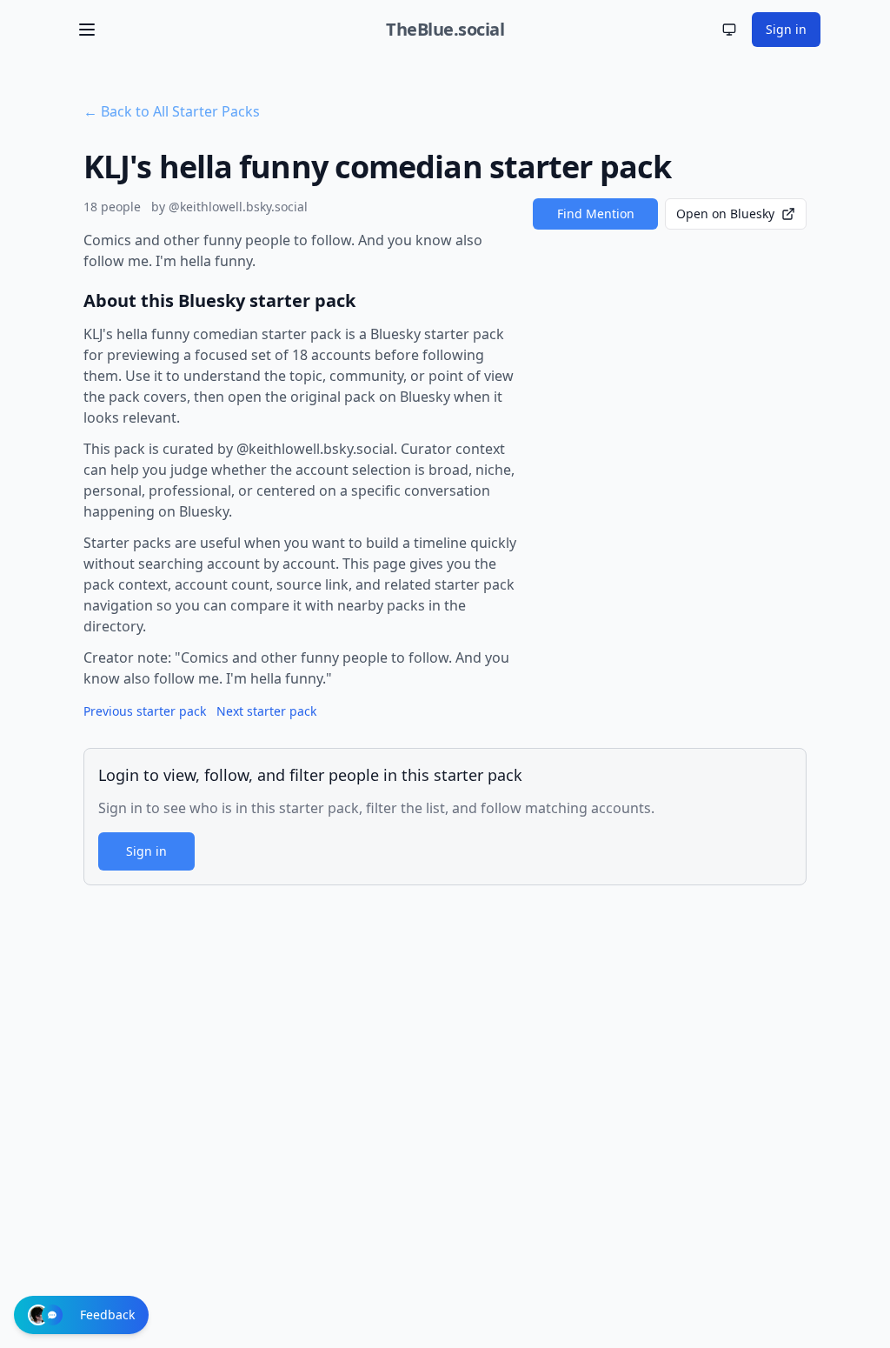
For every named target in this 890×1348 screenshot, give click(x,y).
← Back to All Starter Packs (171, 111)
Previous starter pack (144, 711)
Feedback (107, 1314)
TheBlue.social (445, 29)
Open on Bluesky (725, 213)
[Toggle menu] (87, 29)
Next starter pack (266, 711)
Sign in (786, 29)
